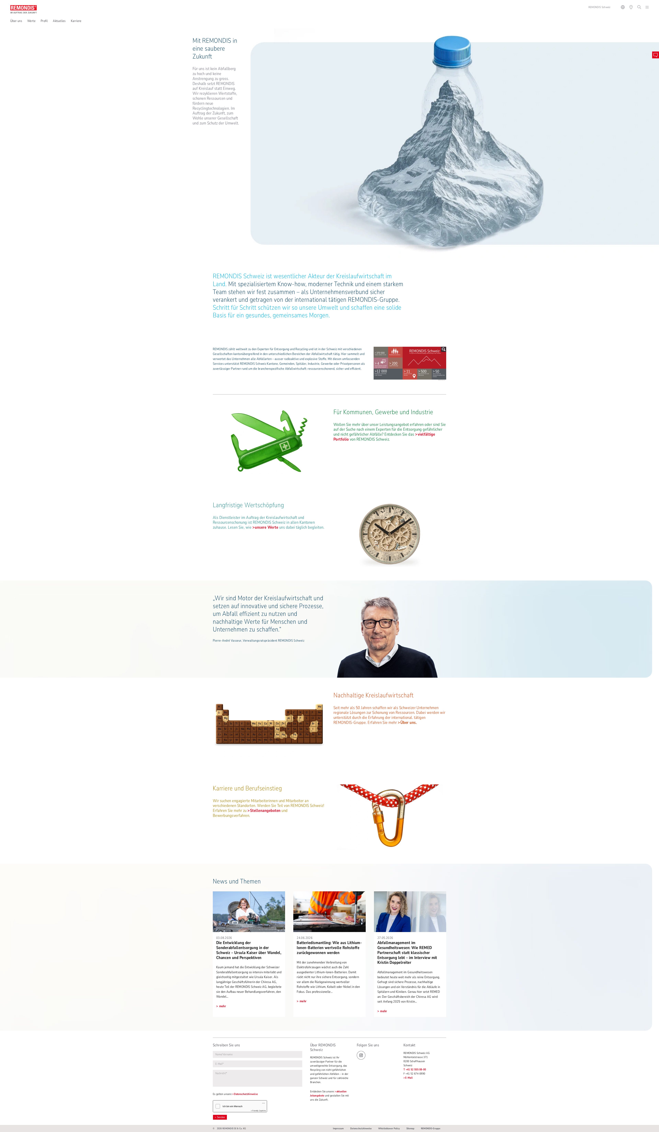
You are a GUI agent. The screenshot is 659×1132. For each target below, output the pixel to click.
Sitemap (410, 1128)
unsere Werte (266, 527)
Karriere (76, 21)
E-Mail (409, 1078)
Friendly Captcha (259, 1111)
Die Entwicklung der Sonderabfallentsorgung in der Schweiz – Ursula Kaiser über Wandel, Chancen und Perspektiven (248, 950)
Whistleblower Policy (389, 1128)
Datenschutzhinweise (246, 1094)
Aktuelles (59, 21)
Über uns (16, 21)
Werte (31, 21)
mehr (222, 1006)
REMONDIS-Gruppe (430, 1128)
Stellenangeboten (265, 810)
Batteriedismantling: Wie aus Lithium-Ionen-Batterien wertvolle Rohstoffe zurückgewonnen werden (329, 947)
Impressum (338, 1128)
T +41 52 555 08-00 (414, 1069)
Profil (44, 21)
